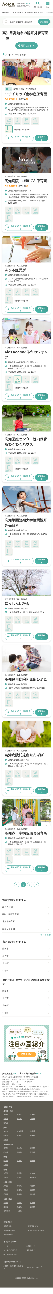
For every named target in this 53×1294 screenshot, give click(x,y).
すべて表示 (45, 935)
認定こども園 (8, 928)
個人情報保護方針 (10, 1254)
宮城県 (6, 1118)
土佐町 (5, 963)
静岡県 (32, 1160)
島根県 (19, 1186)
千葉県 (6, 1135)
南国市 (5, 948)
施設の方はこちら (32, 1267)
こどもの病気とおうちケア (36, 1230)
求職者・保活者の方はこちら (13, 1267)
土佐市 (5, 955)
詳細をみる (41, 138)
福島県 (6, 1122)
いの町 (5, 970)
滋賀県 (6, 1177)
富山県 (19, 1148)
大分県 (19, 1206)
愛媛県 (19, 1194)
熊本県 (6, 1206)
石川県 (32, 1148)
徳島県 (32, 1190)
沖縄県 (19, 1211)
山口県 (19, 1190)
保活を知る (8, 1226)
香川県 (6, 1194)
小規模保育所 (8, 921)
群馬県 (6, 1139)
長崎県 (32, 1202)
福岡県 (6, 1202)
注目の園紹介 (8, 1234)
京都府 (32, 1173)
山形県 (32, 1118)
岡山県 (32, 1186)
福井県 (6, 1152)
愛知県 (6, 1160)
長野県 (32, 1152)
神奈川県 (20, 1131)
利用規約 (29, 1246)
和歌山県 (33, 1177)
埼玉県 (32, 1131)
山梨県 (19, 1152)
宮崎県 (32, 1206)
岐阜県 (19, 1160)
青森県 (19, 1114)
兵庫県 (19, 1173)
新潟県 (6, 1148)
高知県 (32, 1194)
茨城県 (19, 1135)
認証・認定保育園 (10, 913)
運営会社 (29, 1250)
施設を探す (8, 1107)
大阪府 (6, 1173)
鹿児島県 (7, 1211)
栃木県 (32, 1135)
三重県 (6, 1164)
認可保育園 (7, 906)
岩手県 (32, 1114)
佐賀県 (19, 1202)
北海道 (6, 1114)
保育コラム (8, 1221)
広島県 (6, 1190)
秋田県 (19, 1118)
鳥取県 (6, 1186)
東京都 (6, 1131)
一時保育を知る (32, 1226)
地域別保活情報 (9, 1230)
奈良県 (19, 1177)
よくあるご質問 (9, 1250)
